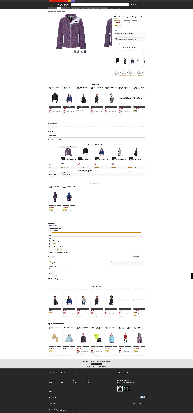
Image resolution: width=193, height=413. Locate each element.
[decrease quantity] (115, 44)
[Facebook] (49, 397)
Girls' (55, 10)
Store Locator (50, 384)
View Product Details (127, 20)
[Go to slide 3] (82, 51)
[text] (118, 75)
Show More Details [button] (96, 179)
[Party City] (73, 1)
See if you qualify (131, 33)
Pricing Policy (87, 382)
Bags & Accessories (96, 8)
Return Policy (87, 384)
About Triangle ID (75, 380)
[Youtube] (55, 397)
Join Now (104, 366)
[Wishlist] (139, 4)
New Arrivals (111, 8)
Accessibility (87, 380)
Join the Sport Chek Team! (76, 378)
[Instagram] (53, 397)
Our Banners (63, 387)
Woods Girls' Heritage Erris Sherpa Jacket (128, 17)
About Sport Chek (75, 375)
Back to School (118, 8)
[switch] (50, 164)
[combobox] (139, 256)
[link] (118, 20)
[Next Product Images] (110, 34)
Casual (63, 10)
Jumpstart (74, 384)
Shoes (64, 8)
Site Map (87, 378)
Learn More (119, 384)
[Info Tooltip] (129, 22)
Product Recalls (51, 389)
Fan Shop (88, 8)
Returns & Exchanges (52, 380)
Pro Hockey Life (63, 382)
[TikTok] (51, 397)
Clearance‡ (116, 25)
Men (55, 8)
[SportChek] (65, 1)
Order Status (134, 4)
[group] (55, 110)
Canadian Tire (63, 375)
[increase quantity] (118, 44)
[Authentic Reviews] (53, 225)
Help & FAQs (50, 382)
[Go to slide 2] (78, 51)
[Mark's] (69, 1)
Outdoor (83, 8)
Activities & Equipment (75, 8)
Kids (59, 8)
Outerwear (59, 10)
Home (49, 10)
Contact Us (50, 387)
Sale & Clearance (104, 8)
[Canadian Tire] (60, 1)
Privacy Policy (87, 375)
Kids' (52, 10)
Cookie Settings (51, 391)
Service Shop (50, 378)
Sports (68, 8)
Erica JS (50, 264)
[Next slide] (145, 54)
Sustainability (75, 382)
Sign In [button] (96, 364)
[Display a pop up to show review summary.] (112, 114)
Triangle (62, 378)
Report (61, 275)
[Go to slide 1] (75, 51)
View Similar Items (134, 20)
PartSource (62, 380)
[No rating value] (80, 167)
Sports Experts (63, 384)
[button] (127, 4)
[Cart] (143, 4)
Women (50, 8)
